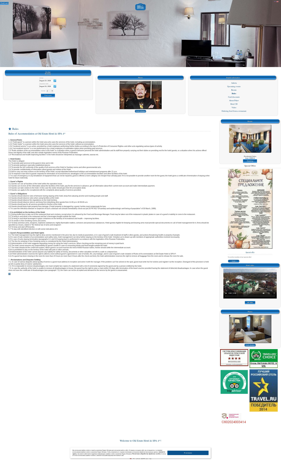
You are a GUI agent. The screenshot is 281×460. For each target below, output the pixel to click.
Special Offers (250, 165)
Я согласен (188, 453)
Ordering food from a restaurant (234, 111)
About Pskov (234, 100)
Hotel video (250, 265)
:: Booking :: (250, 161)
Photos (140, 77)
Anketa (234, 83)
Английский (277, 1)
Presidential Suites (250, 156)
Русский (275, 1)
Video (234, 107)
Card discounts (234, 97)
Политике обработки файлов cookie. (146, 454)
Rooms (234, 90)
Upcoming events (234, 86)
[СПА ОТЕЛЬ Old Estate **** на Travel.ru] (263, 390)
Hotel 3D (233, 104)
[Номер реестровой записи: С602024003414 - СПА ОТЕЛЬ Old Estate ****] (234, 420)
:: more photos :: (140, 111)
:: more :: (233, 261)
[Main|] (140, 7)
